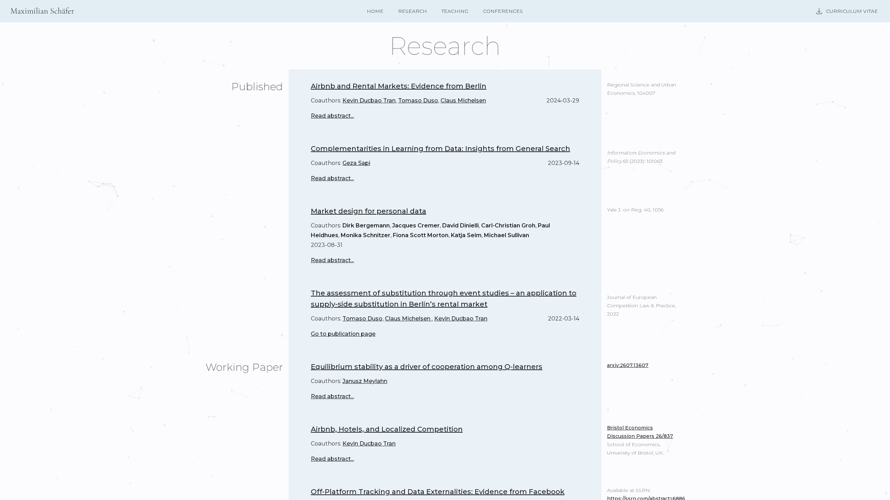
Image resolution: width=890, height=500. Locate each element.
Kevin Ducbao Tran (369, 100)
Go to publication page (343, 334)
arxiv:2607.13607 (627, 365)
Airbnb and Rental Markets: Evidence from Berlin (398, 86)
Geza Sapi (356, 163)
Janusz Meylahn (364, 381)
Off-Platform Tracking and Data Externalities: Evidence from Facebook (438, 492)
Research (412, 11)
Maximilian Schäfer (42, 11)
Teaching (455, 11)
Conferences (503, 11)
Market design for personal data (368, 211)
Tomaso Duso (418, 100)
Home (375, 11)
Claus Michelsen (463, 100)
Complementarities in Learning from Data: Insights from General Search (440, 148)
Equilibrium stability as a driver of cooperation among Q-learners (426, 366)
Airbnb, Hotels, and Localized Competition (387, 429)
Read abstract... (332, 115)
